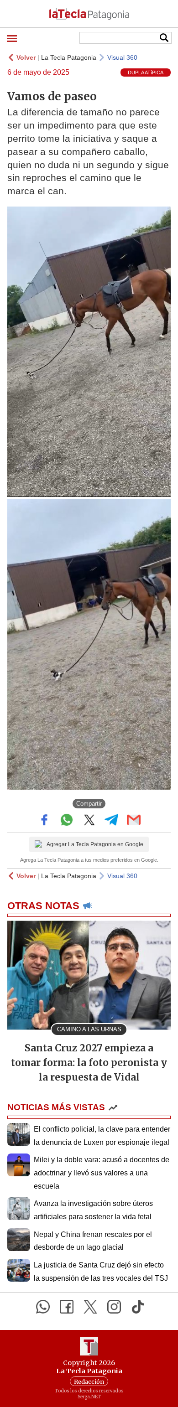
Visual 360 (122, 57)
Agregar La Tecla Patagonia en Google (95, 844)
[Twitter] (90, 1307)
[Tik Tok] (137, 1307)
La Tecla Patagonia (68, 57)
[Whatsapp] (42, 1307)
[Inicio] (89, 13)
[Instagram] (114, 1307)
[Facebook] (66, 1307)
